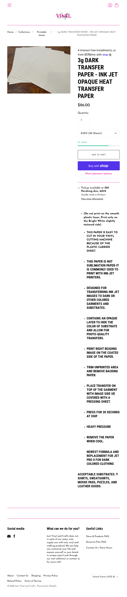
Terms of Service (32, 581)
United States (104, 577)
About (10, 576)
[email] (9, 537)
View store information (92, 199)
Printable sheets (41, 34)
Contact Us (22, 576)
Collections (24, 32)
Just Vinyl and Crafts (25, 586)
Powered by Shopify (46, 586)
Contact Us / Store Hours (99, 548)
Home (10, 32)
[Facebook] (14, 537)
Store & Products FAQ (97, 536)
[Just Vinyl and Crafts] (63, 16)
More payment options (98, 173)
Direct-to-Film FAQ (96, 542)
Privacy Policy (50, 576)
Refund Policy (14, 581)
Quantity (83, 113)
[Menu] (9, 5)
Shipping (36, 576)
